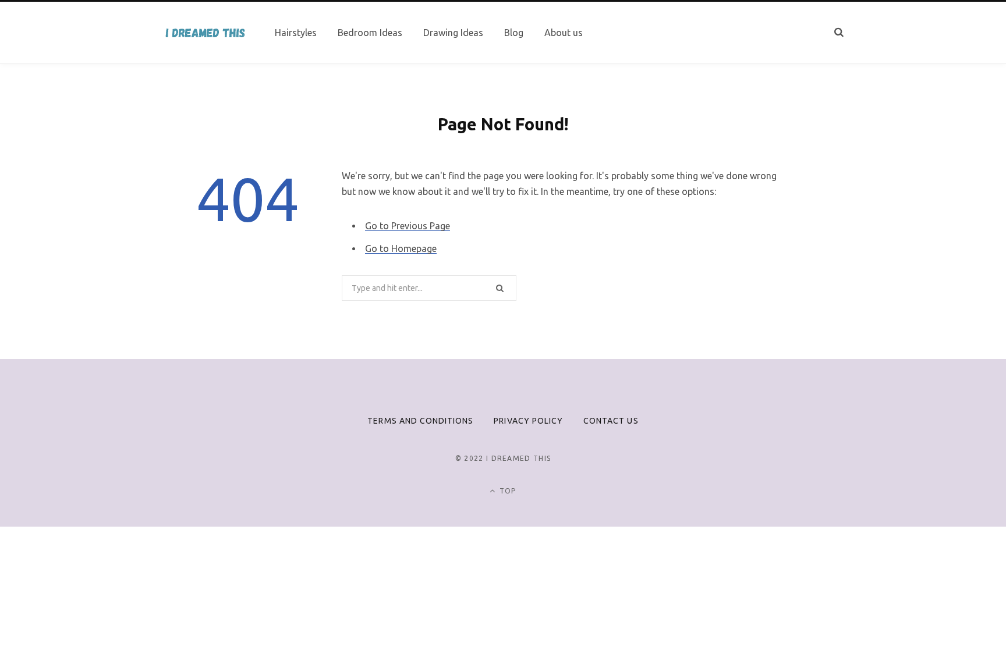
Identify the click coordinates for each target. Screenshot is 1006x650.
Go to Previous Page (407, 226)
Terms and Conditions (420, 420)
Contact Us (611, 420)
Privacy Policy (528, 420)
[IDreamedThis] (204, 33)
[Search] (839, 32)
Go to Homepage (401, 248)
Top (506, 491)
